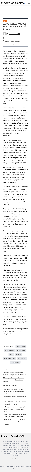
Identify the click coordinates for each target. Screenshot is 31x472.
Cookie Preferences (20, 468)
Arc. (11, 466)
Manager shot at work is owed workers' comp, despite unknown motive (14, 409)
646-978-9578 (13, 449)
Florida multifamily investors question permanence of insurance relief (15, 391)
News (4, 21)
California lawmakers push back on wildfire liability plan (15, 398)
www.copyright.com (20, 374)
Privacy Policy (10, 468)
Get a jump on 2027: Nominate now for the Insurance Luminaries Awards (14, 422)
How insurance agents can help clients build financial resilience (15, 415)
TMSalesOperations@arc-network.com (13, 378)
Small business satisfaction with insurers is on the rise (15, 403)
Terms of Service (26, 466)
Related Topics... (9, 346)
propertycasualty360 (14, 33)
